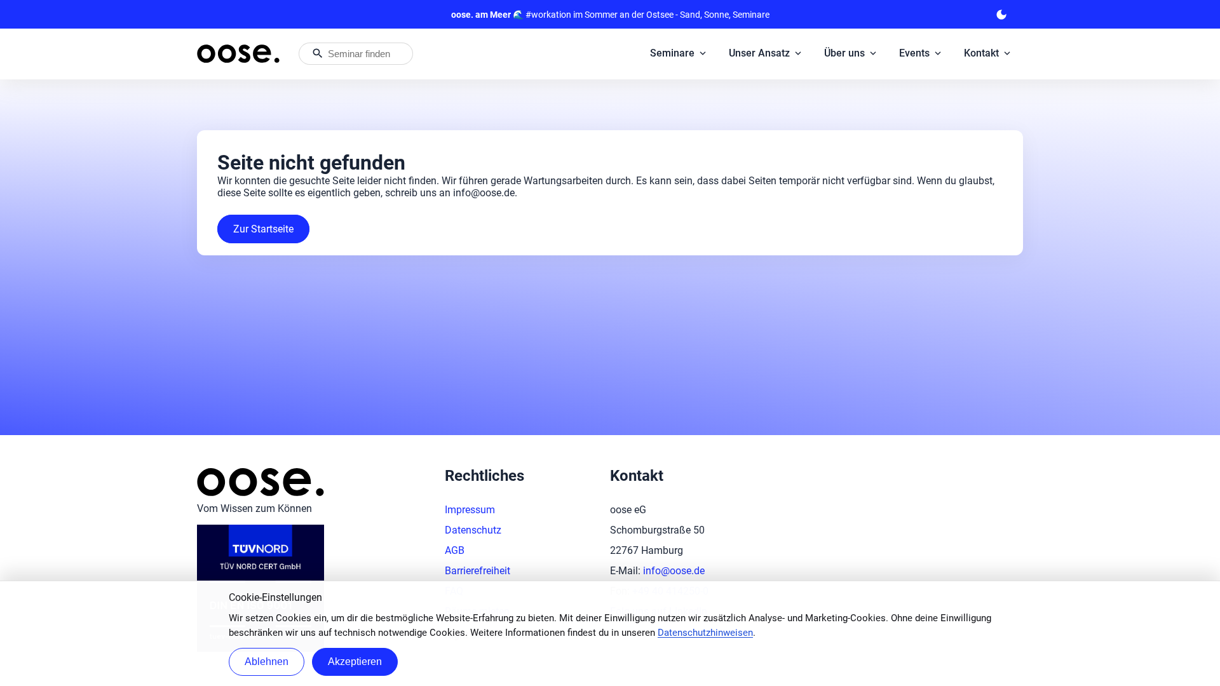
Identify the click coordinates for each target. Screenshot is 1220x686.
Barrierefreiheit (477, 571)
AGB (454, 550)
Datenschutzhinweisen (705, 632)
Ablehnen (266, 661)
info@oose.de (674, 571)
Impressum (470, 510)
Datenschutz (473, 530)
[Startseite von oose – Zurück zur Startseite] (238, 54)
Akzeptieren (355, 661)
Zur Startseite (263, 229)
